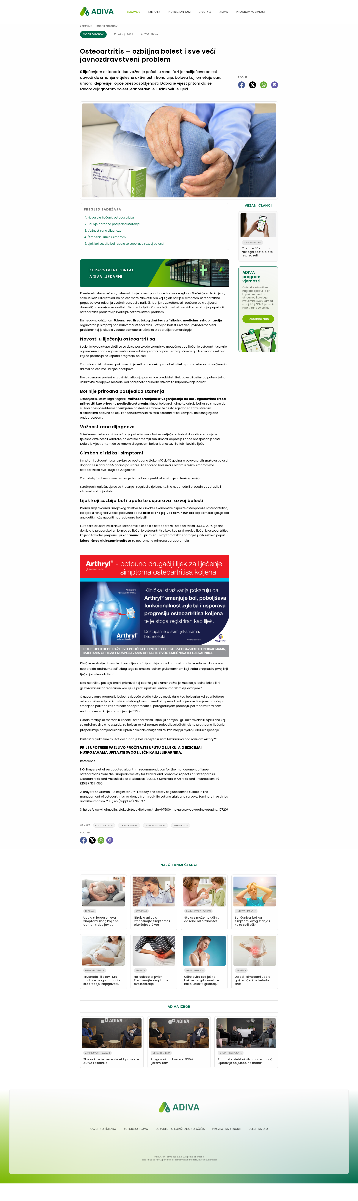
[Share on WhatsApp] (263, 84)
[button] (276, 12)
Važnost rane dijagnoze (105, 230)
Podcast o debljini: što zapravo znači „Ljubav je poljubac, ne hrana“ (245, 1058)
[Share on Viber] (274, 84)
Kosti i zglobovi (107, 26)
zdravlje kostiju (129, 825)
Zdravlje (133, 11)
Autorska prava (136, 1129)
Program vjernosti (251, 11)
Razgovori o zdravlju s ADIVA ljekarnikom (172, 1058)
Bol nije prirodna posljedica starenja (113, 224)
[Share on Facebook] (241, 84)
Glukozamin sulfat (155, 825)
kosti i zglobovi (104, 825)
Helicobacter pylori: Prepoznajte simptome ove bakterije (151, 977)
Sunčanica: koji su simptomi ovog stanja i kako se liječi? (252, 918)
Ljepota (154, 11)
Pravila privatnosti (226, 1129)
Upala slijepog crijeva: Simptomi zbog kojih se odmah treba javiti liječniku (101, 919)
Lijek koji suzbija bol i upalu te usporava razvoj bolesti (126, 244)
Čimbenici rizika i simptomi (107, 237)
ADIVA (223, 11)
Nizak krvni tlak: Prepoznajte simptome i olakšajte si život (152, 918)
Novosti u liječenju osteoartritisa (111, 217)
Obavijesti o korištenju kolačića (180, 1129)
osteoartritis (180, 825)
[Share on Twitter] (252, 84)
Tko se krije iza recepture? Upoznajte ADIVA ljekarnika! (111, 1058)
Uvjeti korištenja (103, 1129)
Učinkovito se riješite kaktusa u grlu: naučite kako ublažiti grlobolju (201, 977)
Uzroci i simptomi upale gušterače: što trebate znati (252, 977)
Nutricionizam (180, 11)
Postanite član (258, 319)
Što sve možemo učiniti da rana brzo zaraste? (201, 916)
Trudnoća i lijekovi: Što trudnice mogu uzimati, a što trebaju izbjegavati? (102, 977)
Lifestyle (205, 11)
